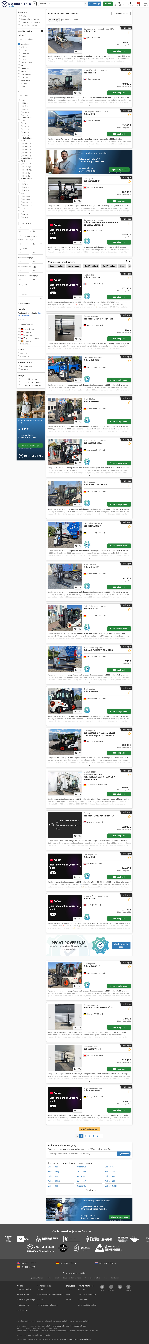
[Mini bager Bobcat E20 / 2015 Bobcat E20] (65, 123)
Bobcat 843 (110, 1176)
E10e (26, 112)
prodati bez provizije (30, 445)
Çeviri (65, 1278)
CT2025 (27, 223)
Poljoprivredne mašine (30, 22)
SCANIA (25, 53)
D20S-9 (27, 173)
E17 (25, 106)
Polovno (24, 356)
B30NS (27, 146)
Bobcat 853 (110, 1181)
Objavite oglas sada (119, 169)
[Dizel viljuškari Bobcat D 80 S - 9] (65, 975)
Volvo (24, 86)
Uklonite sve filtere (70, 20)
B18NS (27, 156)
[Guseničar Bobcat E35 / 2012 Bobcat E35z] (65, 82)
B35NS (27, 149)
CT (23, 220)
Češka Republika (31, 338)
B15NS (27, 152)
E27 (25, 109)
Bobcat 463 (81, 1186)
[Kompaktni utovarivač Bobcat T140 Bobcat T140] (65, 40)
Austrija (27, 335)
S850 (26, 190)
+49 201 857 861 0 (68, 1263)
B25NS (27, 143)
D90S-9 (27, 167)
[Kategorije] (35, 4)
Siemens (25, 50)
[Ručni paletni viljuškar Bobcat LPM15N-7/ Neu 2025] (65, 659)
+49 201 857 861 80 (107, 1263)
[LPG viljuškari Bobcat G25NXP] (65, 190)
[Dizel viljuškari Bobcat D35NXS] (65, 411)
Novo (23, 353)
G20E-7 (27, 196)
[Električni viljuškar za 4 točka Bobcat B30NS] (65, 618)
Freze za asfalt (53, 1278)
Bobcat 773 (110, 1171)
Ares (23, 71)
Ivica (105, 1278)
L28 (25, 217)
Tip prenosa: (22, 294)
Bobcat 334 (53, 1186)
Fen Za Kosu (76, 1278)
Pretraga (95, 3)
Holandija (28, 332)
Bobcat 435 (81, 1171)
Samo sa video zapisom (31, 382)
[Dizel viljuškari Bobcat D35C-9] (65, 701)
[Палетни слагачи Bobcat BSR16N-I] (65, 1058)
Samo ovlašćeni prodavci (32, 385)
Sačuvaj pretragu (90, 1129)
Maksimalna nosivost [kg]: (28, 275)
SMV (23, 56)
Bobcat (25, 44)
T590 (26, 126)
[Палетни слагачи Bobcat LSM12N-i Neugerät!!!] (65, 328)
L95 (25, 214)
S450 (26, 187)
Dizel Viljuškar (108, 266)
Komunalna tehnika (29, 25)
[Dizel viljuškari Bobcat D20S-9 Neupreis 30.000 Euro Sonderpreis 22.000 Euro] (65, 742)
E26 (25, 103)
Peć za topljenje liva (92, 1278)
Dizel (122, 266)
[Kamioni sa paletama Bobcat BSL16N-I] (65, 369)
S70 (25, 184)
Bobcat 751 (110, 1166)
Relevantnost (121, 13)
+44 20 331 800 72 (29, 1263)
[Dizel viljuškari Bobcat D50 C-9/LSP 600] (65, 493)
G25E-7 (27, 199)
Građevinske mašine (30, 19)
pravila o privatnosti (70, 1339)
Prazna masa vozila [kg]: (27, 267)
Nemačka (28, 329)
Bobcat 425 (81, 1166)
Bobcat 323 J (53, 1171)
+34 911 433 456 (28, 1267)
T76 (25, 123)
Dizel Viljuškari (91, 266)
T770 (26, 129)
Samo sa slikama (29, 379)
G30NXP (27, 205)
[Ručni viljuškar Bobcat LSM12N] (65, 576)
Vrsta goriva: (22, 284)
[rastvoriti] (89, 64)
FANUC (24, 77)
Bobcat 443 (81, 1181)
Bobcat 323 (53, 1166)
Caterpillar (26, 74)
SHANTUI (25, 68)
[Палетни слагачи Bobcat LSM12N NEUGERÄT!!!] (65, 1017)
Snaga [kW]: (22, 249)
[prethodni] (50, 40)
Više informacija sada (121, 945)
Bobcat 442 (81, 1176)
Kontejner (115, 1278)
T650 (26, 132)
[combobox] (30, 324)
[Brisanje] (86, 4)
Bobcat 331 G (54, 1181)
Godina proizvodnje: (25, 240)
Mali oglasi (27, 366)
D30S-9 (27, 176)
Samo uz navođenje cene (29, 236)
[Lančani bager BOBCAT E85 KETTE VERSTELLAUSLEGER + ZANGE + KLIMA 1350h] (65, 783)
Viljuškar (25, 16)
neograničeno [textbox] (27, 324)
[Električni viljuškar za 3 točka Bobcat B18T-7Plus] (65, 452)
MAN (24, 47)
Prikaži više (90, 1190)
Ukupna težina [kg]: (25, 258)
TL (23, 208)
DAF (23, 65)
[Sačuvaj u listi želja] (129, 32)
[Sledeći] (80, 40)
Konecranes (26, 62)
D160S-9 (27, 170)
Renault (25, 59)
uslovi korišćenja (84, 1339)
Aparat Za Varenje (37, 1278)
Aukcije (24, 369)
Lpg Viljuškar (74, 266)
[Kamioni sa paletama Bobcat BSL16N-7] (65, 535)
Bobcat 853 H (111, 1186)
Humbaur (25, 80)
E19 (25, 115)
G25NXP (27, 202)
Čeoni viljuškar (56, 266)
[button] (146, 4)
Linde (24, 83)
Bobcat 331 (53, 1176)
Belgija (27, 341)
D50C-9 (27, 164)
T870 (26, 135)
